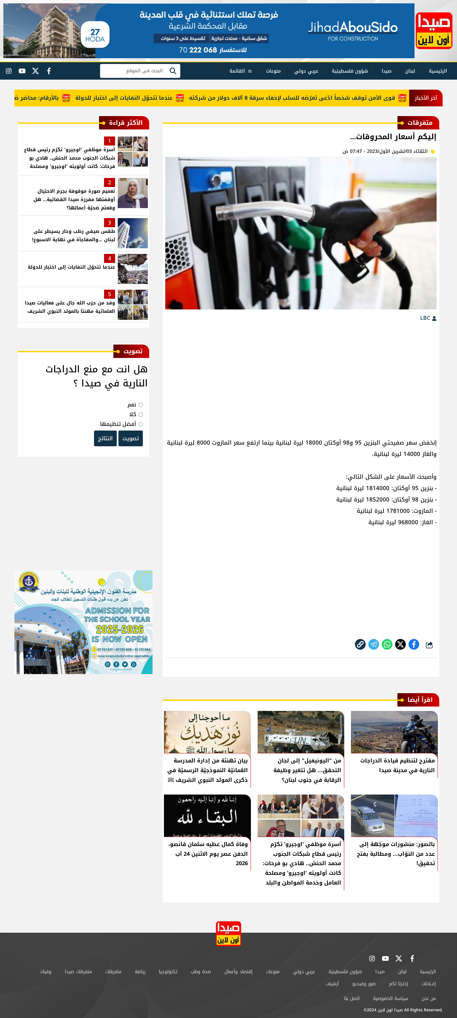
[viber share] (373, 644)
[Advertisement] (301, 377)
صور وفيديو (364, 983)
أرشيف (332, 983)
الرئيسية (438, 71)
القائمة (237, 71)
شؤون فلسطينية (350, 71)
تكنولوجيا (168, 971)
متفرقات (113, 971)
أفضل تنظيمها (118, 424)
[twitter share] (400, 644)
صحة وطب (201, 971)
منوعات (273, 71)
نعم (131, 404)
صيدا (386, 71)
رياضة (140, 971)
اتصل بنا (352, 998)
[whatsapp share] (387, 644)
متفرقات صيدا (78, 971)
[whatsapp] (360, 644)
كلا (132, 414)
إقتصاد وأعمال (238, 971)
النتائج (105, 438)
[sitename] (228, 933)
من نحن (429, 998)
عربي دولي (306, 71)
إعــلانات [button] (429, 983)
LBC (426, 318)
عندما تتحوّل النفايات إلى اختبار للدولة (142, 98)
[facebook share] (413, 644)
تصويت (130, 438)
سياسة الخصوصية (390, 998)
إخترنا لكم (398, 983)
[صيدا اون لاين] (434, 30)
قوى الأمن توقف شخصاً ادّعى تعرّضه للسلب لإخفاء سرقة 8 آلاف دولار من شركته (311, 98)
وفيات (46, 971)
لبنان (410, 71)
